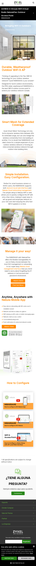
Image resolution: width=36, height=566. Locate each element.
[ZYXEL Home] (18, 3)
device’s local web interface (17, 188)
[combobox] (34, 546)
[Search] (33, 2)
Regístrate (26, 541)
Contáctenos (18, 493)
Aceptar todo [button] (9, 558)
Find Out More (18, 285)
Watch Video (9, 327)
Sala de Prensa (7, 513)
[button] (18, 563)
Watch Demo (18, 281)
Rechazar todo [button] (26, 558)
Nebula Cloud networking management (16, 190)
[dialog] (18, 555)
